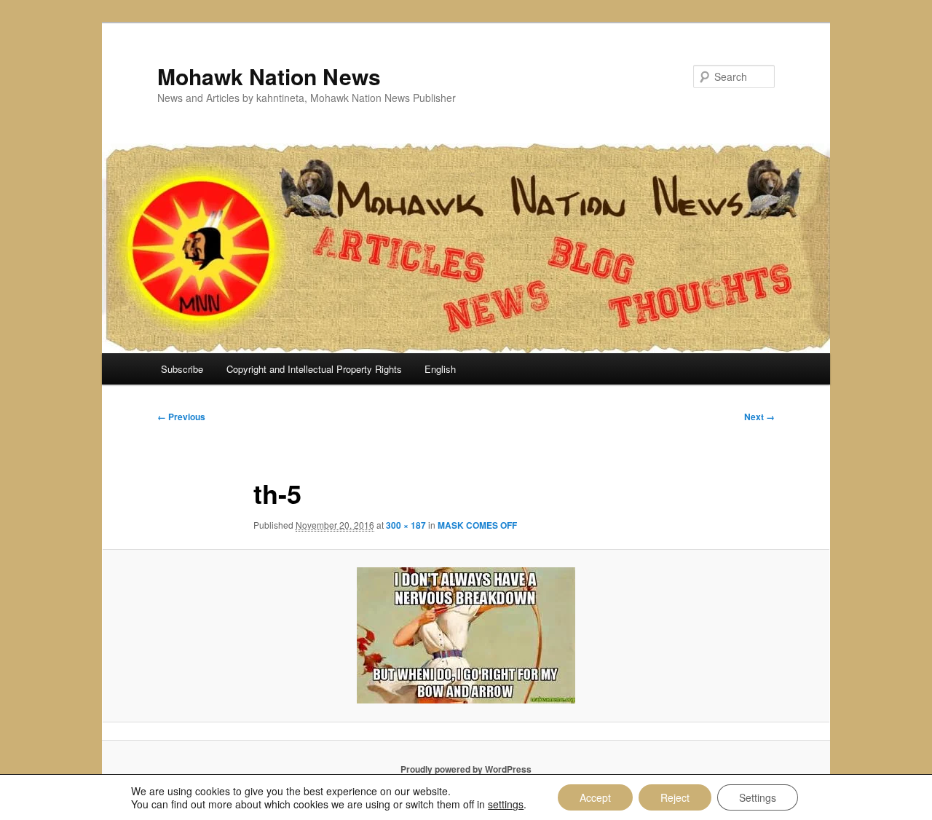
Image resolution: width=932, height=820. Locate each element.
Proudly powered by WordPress (466, 769)
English (440, 369)
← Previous (181, 416)
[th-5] (466, 635)
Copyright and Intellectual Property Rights (314, 369)
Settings (757, 797)
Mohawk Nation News (269, 76)
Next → (759, 416)
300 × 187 (406, 525)
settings (506, 804)
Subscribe (182, 369)
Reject (675, 797)
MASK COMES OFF (477, 525)
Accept (595, 797)
